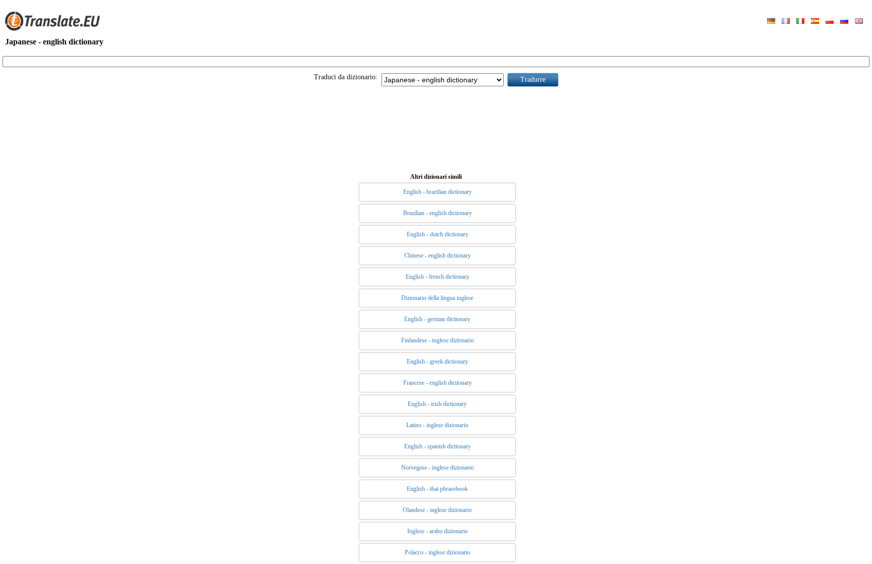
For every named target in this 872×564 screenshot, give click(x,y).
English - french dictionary (437, 276)
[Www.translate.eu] (55, 28)
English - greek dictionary (437, 361)
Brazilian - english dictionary (437, 213)
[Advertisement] (436, 127)
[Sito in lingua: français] (786, 21)
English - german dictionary (437, 319)
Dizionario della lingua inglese (437, 297)
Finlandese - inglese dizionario (437, 340)
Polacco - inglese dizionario (437, 552)
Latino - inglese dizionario (437, 425)
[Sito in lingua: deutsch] (771, 21)
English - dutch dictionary (437, 234)
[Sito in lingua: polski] (830, 21)
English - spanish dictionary (437, 446)
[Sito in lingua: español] (815, 21)
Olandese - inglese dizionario (437, 510)
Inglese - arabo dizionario (437, 531)
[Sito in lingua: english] (859, 21)
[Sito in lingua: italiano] (800, 21)
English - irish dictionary (437, 403)
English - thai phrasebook (437, 488)
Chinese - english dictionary (437, 255)
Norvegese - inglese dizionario (437, 467)
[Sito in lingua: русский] (844, 21)
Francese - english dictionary (437, 382)
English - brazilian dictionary (437, 191)
